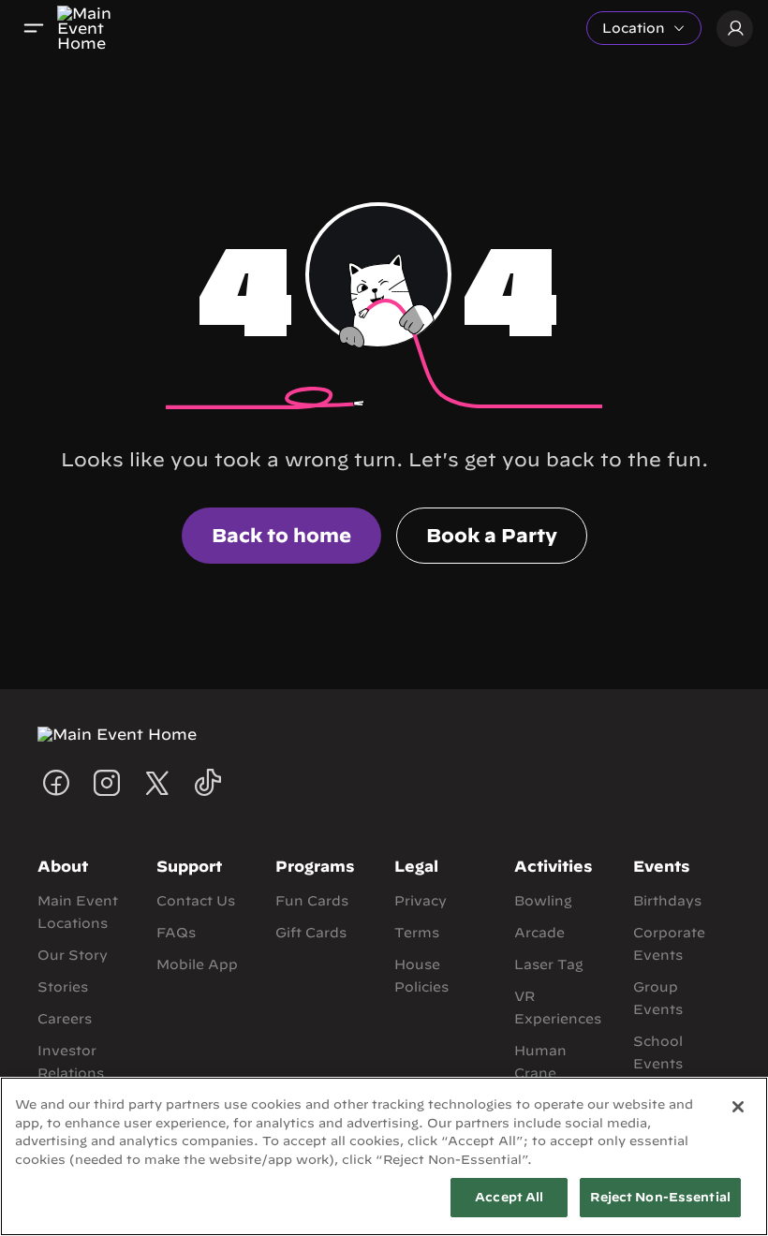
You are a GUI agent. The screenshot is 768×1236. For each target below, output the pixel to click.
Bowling (543, 900)
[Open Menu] (33, 28)
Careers (64, 1018)
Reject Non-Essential (660, 1197)
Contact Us (195, 900)
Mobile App (197, 964)
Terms (416, 932)
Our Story (72, 955)
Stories (62, 986)
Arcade (539, 932)
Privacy (420, 900)
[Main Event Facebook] (56, 783)
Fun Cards (311, 900)
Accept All (509, 1197)
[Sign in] (734, 28)
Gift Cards (311, 932)
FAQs (176, 932)
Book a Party (491, 535)
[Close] (738, 1106)
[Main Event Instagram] (107, 783)
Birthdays (667, 900)
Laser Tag (548, 964)
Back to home (281, 535)
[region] (384, 1156)
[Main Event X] (157, 783)
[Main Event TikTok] (208, 783)
